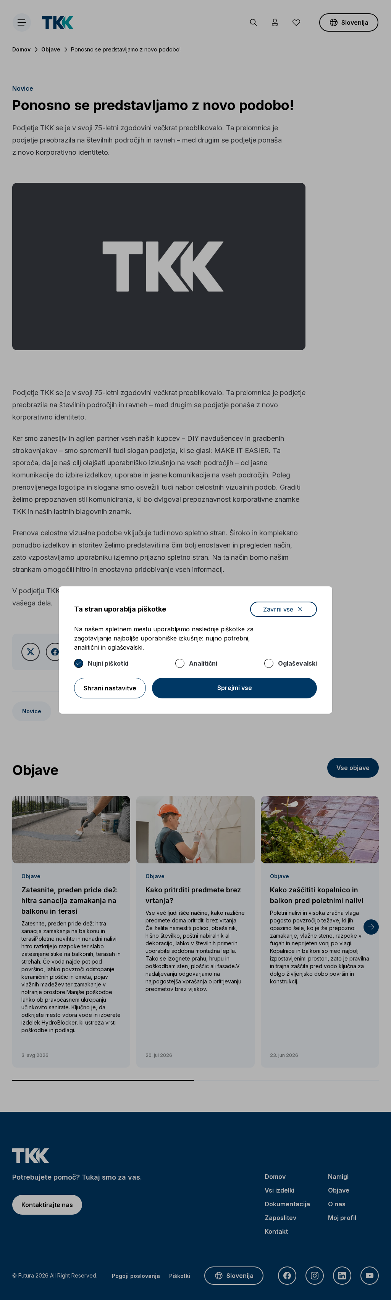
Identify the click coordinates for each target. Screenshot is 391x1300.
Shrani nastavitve (110, 688)
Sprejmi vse (234, 688)
